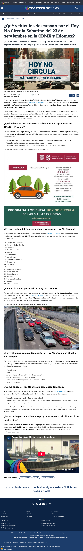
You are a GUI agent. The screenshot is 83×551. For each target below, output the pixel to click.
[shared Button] (78, 95)
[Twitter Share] (73, 95)
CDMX (36, 477)
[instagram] (37, 505)
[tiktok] (40, 505)
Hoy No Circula (25, 477)
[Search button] (76, 8)
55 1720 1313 (45, 525)
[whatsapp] (50, 505)
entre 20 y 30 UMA (36, 295)
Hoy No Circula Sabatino (37, 103)
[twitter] (33, 505)
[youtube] (43, 505)
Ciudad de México (59, 391)
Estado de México (53, 234)
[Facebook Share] (70, 95)
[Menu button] (6, 8)
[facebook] (47, 505)
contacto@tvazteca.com (48, 523)
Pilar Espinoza (15, 96)
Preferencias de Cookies (29, 533)
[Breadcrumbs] (4, 18)
